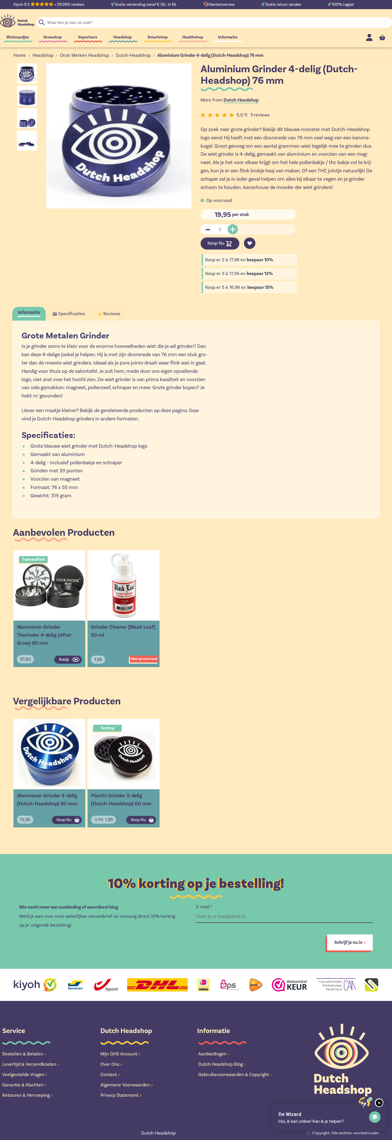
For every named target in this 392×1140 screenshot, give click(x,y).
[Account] (369, 37)
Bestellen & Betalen (24, 1054)
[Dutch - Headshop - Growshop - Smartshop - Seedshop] (17, 20)
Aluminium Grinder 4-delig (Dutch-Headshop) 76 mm (210, 55)
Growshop (52, 37)
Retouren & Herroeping (27, 1095)
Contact (110, 1074)
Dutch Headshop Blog (222, 1064)
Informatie (227, 37)
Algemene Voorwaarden (126, 1085)
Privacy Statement (121, 1095)
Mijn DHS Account (120, 1054)
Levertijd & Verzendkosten (30, 1064)
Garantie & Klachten (24, 1085)
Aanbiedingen (214, 1054)
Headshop (122, 37)
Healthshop (192, 37)
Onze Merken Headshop (84, 55)
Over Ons (111, 1064)
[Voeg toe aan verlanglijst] (249, 243)
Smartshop (158, 37)
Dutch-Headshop (133, 55)
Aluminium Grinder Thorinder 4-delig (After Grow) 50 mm (44, 635)
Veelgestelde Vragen (25, 1074)
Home (19, 55)
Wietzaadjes (17, 37)
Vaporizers (87, 37)
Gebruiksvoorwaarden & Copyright (235, 1074)
